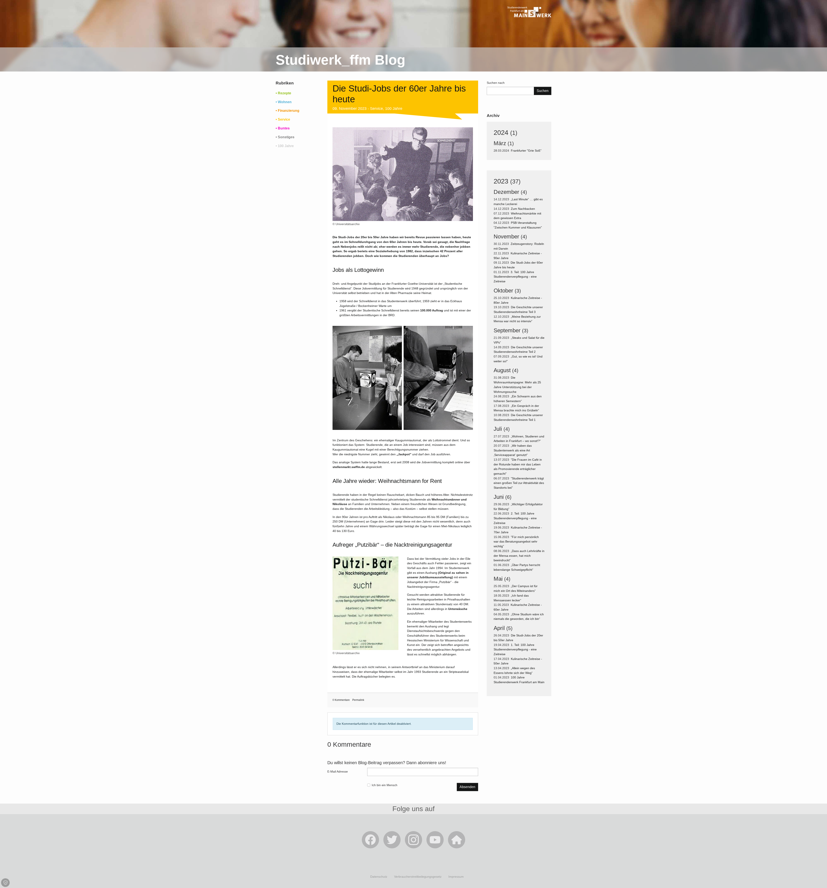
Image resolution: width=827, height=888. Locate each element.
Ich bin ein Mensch (384, 785)
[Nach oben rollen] (818, 879)
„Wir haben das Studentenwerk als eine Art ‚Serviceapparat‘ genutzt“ (513, 450)
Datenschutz (378, 876)
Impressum (456, 876)
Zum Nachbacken (523, 208)
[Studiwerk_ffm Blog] (529, 23)
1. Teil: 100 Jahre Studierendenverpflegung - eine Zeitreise (515, 649)
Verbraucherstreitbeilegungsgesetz (417, 876)
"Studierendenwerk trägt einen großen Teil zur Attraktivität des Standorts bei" (519, 483)
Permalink (358, 699)
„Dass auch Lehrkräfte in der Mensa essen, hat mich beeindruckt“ (519, 555)
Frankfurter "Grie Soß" (526, 150)
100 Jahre (393, 108)
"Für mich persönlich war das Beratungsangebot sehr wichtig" (516, 541)
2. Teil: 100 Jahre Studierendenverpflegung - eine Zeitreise (515, 518)
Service (376, 108)
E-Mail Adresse (337, 771)
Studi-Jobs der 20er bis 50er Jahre (363, 237)
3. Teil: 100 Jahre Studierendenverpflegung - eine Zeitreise (515, 276)
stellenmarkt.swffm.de (349, 467)
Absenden (467, 787)
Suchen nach (496, 82)
